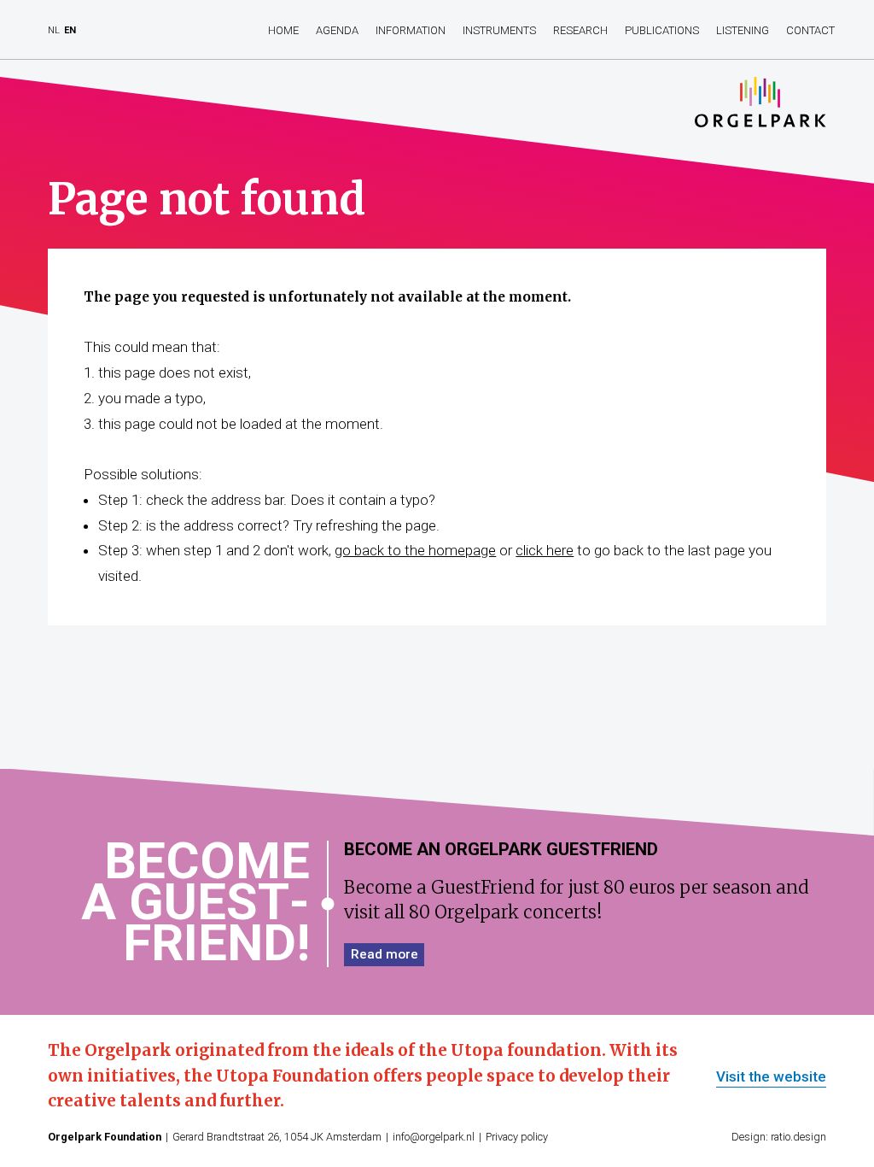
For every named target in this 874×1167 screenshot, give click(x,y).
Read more (384, 954)
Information (411, 30)
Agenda (337, 30)
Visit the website (771, 1077)
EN (70, 30)
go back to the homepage (415, 550)
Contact (810, 30)
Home (283, 30)
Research (580, 30)
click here (545, 550)
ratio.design (798, 1136)
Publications (662, 30)
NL (54, 30)
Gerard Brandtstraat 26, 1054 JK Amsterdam (277, 1136)
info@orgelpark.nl (434, 1136)
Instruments (499, 30)
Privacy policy (517, 1136)
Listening (742, 30)
